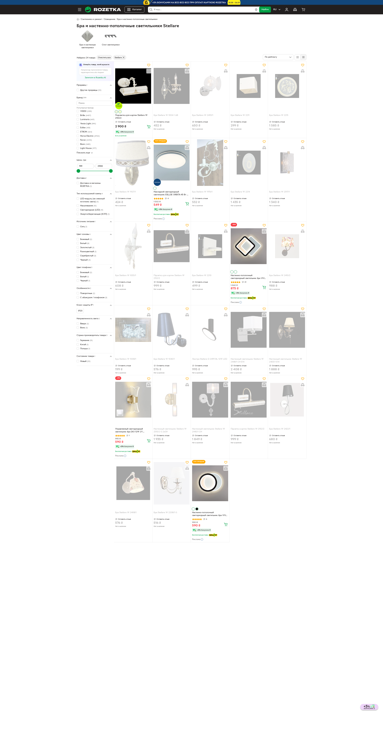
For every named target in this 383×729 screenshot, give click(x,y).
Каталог (137, 9)
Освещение (109, 19)
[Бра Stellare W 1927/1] (133, 162)
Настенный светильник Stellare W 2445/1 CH (208, 430)
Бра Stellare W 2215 (278, 115)
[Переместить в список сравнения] (148, 71)
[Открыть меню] (80, 10)
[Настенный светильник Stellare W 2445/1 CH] (210, 399)
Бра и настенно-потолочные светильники (137, 19)
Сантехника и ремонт (91, 19)
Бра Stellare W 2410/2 (279, 275)
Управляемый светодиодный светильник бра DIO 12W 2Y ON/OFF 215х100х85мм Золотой (130, 430)
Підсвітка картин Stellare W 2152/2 (247, 429)
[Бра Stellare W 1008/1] (133, 329)
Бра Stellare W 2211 (240, 115)
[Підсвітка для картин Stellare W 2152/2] (172, 246)
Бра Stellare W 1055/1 (125, 275)
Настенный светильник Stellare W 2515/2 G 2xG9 (170, 430)
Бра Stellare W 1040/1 (164, 359)
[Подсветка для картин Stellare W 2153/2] (133, 86)
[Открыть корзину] (303, 10)
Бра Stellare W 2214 (240, 192)
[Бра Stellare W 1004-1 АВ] (172, 86)
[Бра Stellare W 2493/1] (210, 86)
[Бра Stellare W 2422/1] (287, 399)
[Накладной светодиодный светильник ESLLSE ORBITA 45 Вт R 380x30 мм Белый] (172, 162)
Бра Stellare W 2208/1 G (165, 513)
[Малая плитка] (303, 57)
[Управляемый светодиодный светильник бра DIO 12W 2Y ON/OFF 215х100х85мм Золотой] (133, 399)
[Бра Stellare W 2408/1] (133, 483)
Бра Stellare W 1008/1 (125, 359)
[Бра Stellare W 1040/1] (172, 329)
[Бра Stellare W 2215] (287, 86)
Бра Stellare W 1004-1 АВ (166, 115)
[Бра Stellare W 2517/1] (287, 162)
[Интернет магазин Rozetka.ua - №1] (103, 10)
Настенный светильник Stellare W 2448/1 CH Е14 (247, 360)
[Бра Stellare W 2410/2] (287, 246)
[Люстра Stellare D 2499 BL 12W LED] (210, 329)
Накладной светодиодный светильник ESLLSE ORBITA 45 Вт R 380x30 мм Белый (171, 193)
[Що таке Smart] (175, 214)
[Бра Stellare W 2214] (249, 162)
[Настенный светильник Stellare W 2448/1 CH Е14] (249, 329)
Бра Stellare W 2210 (201, 275)
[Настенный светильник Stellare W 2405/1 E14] (287, 329)
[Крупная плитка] (297, 57)
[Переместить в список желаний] (148, 65)
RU (274, 10)
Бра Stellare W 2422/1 (279, 429)
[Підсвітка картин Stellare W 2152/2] (249, 399)
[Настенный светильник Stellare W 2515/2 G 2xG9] (172, 399)
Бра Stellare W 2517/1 (279, 192)
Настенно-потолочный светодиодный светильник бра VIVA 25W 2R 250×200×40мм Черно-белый (209, 514)
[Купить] (148, 126)
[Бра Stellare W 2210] (210, 246)
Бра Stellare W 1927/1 (125, 192)
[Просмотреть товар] (116, 111)
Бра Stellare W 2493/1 (202, 115)
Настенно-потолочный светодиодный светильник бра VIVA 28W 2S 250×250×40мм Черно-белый (248, 277)
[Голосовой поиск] (256, 10)
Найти (265, 9)
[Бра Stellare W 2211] (249, 86)
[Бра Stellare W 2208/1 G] (172, 483)
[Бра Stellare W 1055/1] (133, 246)
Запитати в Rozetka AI (95, 78)
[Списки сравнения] (295, 10)
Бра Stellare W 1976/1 (202, 192)
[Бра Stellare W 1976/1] (210, 162)
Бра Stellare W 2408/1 (125, 513)
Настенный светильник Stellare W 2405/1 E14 (285, 360)
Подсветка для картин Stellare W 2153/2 (131, 116)
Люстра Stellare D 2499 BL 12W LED (209, 359)
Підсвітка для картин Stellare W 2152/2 (169, 277)
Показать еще (83, 153)
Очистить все (104, 58)
